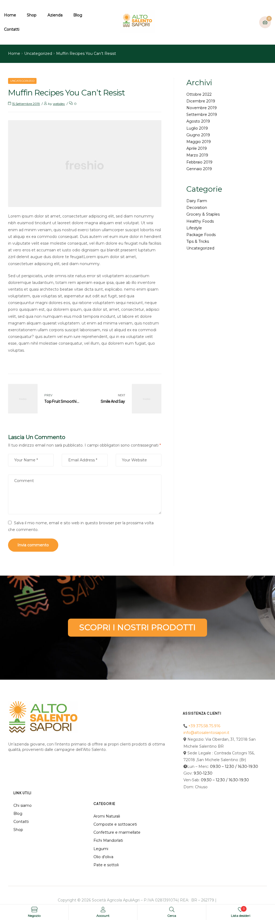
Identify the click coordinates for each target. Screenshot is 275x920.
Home (14, 53)
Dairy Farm (196, 200)
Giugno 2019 (198, 135)
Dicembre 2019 (200, 101)
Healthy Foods (200, 221)
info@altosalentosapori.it (206, 732)
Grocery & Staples (203, 214)
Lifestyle (194, 228)
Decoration (196, 207)
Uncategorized (38, 53)
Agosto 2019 (198, 121)
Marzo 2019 (197, 155)
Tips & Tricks (197, 241)
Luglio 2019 (197, 128)
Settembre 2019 (201, 114)
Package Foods (201, 234)
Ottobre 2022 (199, 94)
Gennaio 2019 (199, 168)
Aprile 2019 (196, 148)
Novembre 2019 (201, 107)
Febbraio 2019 (199, 162)
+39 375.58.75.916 (204, 725)
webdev (59, 104)
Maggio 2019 (198, 141)
